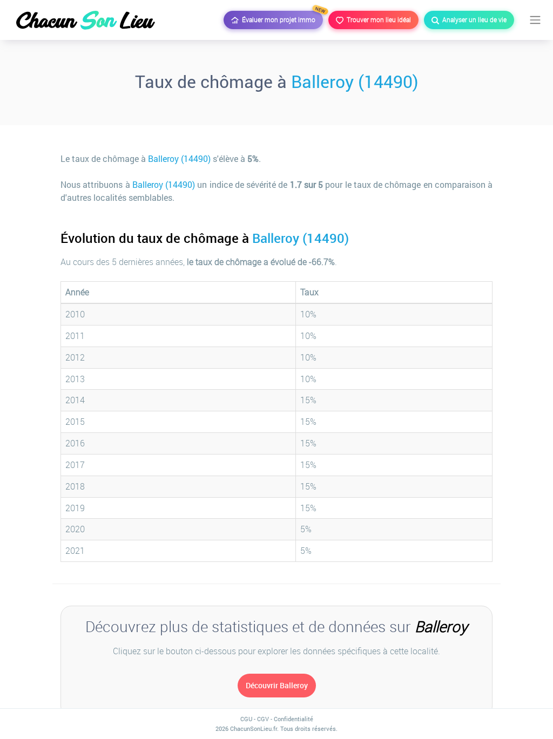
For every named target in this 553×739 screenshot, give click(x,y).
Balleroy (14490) (355, 81)
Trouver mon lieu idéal (377, 19)
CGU (246, 719)
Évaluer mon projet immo (281, 17)
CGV (263, 719)
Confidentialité (293, 719)
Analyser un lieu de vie (473, 19)
